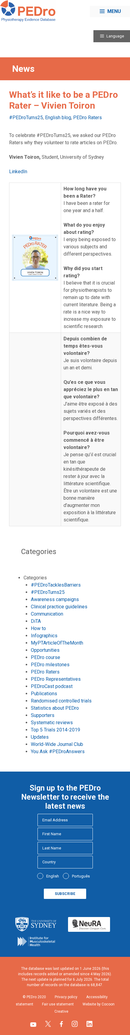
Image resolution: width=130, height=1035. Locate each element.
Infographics (44, 636)
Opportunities (45, 650)
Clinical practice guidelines (59, 607)
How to (38, 628)
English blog (58, 117)
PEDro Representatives (56, 679)
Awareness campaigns (55, 599)
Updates (40, 737)
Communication (47, 614)
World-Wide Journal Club (57, 744)
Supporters (42, 715)
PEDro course (45, 657)
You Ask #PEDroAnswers (58, 751)
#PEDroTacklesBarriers (56, 585)
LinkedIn (18, 171)
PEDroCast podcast (52, 686)
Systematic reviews (52, 722)
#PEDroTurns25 (26, 117)
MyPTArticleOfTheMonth (57, 643)
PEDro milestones (50, 664)
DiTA (36, 621)
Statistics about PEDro (55, 708)
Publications (44, 693)
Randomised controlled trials (61, 701)
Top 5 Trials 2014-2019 (55, 730)
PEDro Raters (87, 117)
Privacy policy (66, 997)
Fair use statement (58, 1004)
